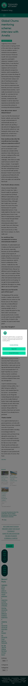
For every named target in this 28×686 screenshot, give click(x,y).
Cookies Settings (14, 344)
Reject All (14, 348)
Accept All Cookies (14, 353)
